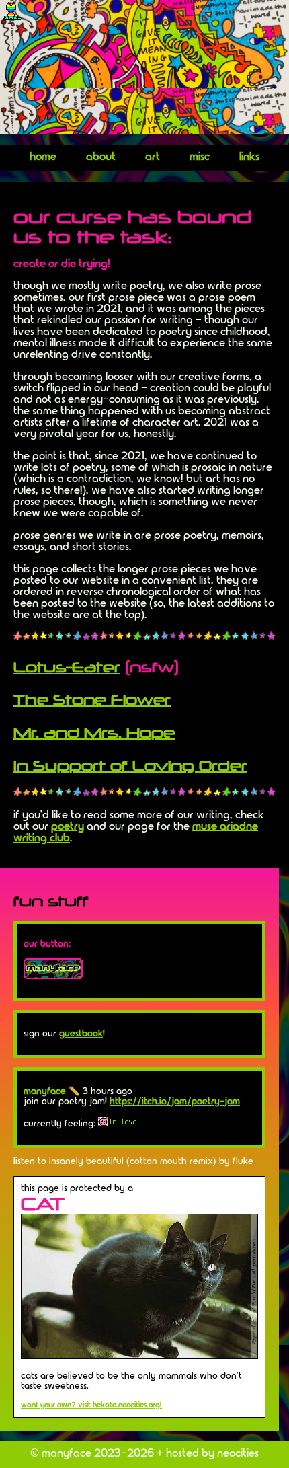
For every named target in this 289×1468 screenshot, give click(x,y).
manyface (45, 1091)
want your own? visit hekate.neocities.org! (91, 1405)
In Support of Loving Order (130, 765)
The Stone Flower (92, 699)
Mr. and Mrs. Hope (94, 732)
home (43, 156)
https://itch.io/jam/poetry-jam (175, 1101)
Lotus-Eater (66, 667)
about (101, 156)
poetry (67, 826)
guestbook (81, 1033)
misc (200, 156)
